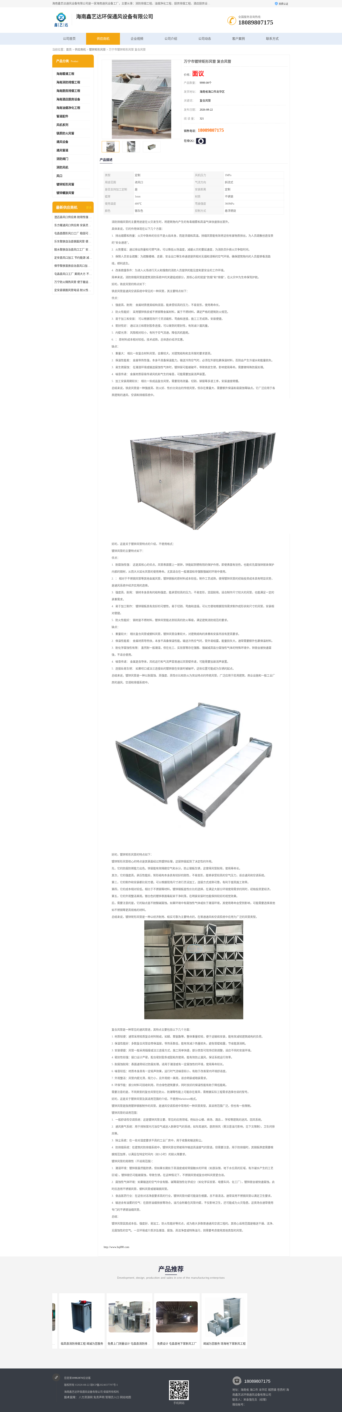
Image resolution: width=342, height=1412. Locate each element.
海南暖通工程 (65, 73)
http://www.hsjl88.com (116, 1247)
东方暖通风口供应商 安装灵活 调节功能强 (73, 225)
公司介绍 (170, 38)
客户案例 (238, 38)
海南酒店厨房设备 (68, 99)
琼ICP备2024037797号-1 (104, 1384)
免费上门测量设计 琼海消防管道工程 (265, 1343)
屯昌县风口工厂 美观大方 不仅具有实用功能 (73, 273)
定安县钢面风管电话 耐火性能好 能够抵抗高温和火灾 (73, 290)
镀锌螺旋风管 (65, 192)
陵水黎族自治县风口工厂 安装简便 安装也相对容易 (73, 249)
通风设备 (62, 141)
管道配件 (62, 116)
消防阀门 (62, 158)
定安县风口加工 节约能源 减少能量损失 (73, 257)
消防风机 (62, 167)
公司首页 (69, 38)
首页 (69, 49)
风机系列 (62, 124)
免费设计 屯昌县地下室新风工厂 (122, 1343)
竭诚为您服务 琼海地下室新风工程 (170, 1343)
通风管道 (62, 150)
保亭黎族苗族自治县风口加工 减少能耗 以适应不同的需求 (73, 265)
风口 (59, 175)
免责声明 (98, 1397)
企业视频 (137, 38)
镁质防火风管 (65, 133)
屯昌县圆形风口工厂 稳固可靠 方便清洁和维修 (73, 233)
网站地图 (125, 1397)
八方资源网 (86, 1397)
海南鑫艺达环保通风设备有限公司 (83, 1391)
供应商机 (103, 38)
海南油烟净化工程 (68, 107)
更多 (89, 207)
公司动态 (204, 38)
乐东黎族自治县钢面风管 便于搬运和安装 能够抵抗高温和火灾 (73, 241)
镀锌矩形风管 (97, 49)
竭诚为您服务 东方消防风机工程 (217, 1343)
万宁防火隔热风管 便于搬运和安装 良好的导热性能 (73, 282)
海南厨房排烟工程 (68, 90)
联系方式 (272, 38)
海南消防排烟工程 (68, 82)
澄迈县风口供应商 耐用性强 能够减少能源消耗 (73, 217)
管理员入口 (112, 1397)
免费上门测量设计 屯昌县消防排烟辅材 (77, 1343)
